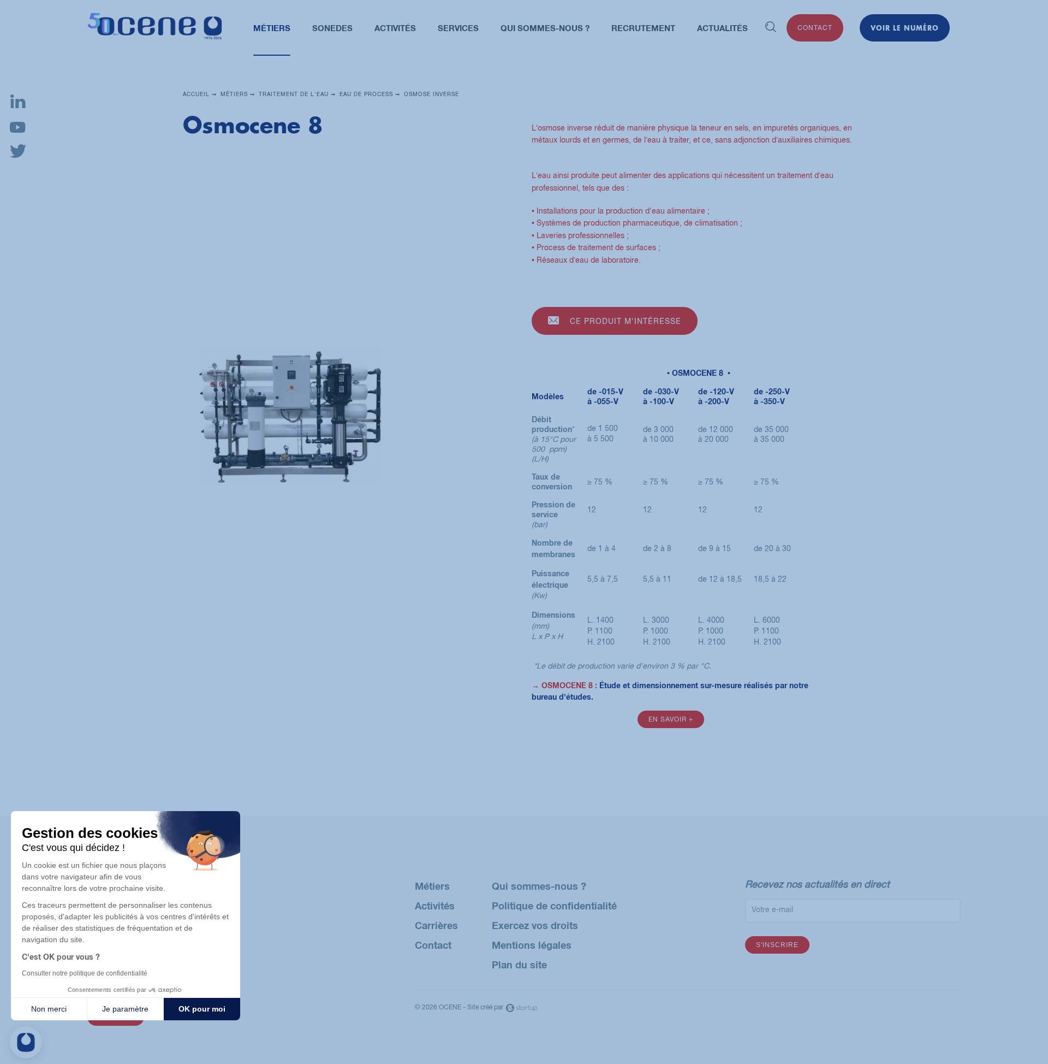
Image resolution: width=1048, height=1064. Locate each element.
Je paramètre (125, 1008)
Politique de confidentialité (554, 906)
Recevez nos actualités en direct (817, 884)
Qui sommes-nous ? (539, 886)
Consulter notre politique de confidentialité (84, 973)
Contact (814, 28)
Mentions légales (531, 945)
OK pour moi (201, 1008)
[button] (26, 1042)
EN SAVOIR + (670, 719)
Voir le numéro (905, 28)
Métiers (432, 886)
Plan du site (519, 965)
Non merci (49, 1008)
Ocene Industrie (154, 28)
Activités (435, 906)
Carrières (436, 925)
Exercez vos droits (535, 925)
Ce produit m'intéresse (625, 321)
